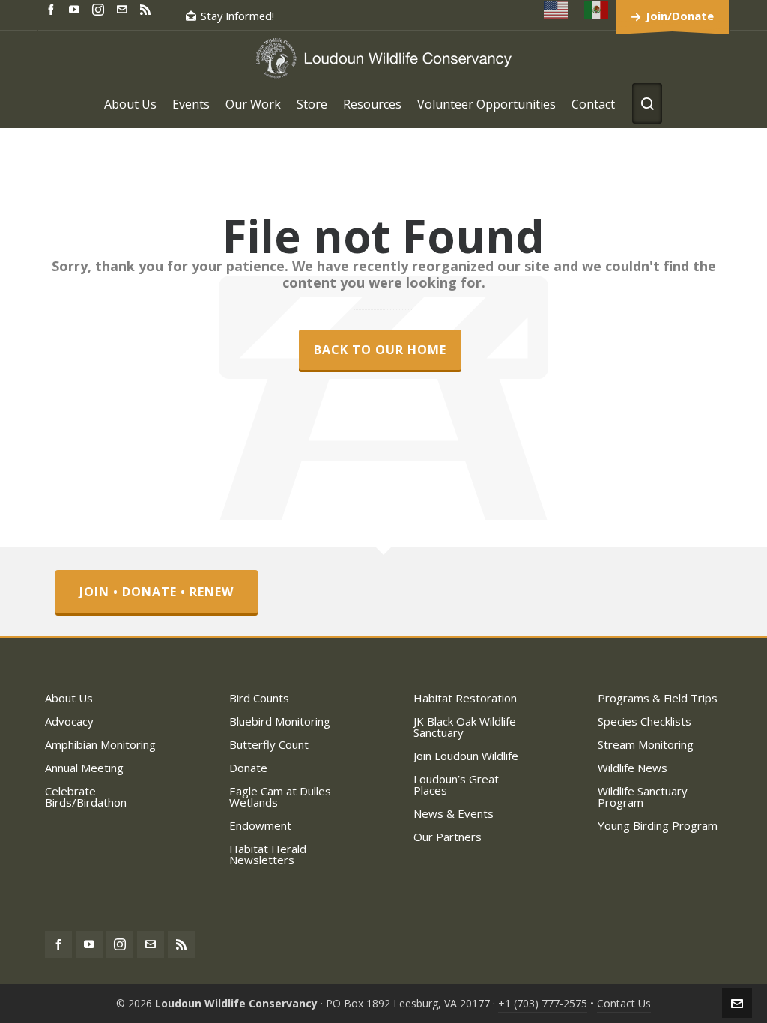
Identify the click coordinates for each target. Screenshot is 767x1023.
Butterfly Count (269, 744)
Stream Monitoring (646, 744)
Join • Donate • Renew (156, 591)
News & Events (453, 813)
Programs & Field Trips (658, 697)
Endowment (260, 825)
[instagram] (100, 9)
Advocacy (69, 721)
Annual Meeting (84, 767)
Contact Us (624, 1003)
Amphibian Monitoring (100, 744)
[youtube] (76, 8)
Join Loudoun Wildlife (465, 755)
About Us (69, 697)
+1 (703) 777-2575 (542, 1003)
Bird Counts (259, 697)
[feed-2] (147, 8)
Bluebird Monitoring (279, 721)
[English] (556, 9)
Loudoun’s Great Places (456, 784)
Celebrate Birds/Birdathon (86, 796)
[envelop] (124, 8)
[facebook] (53, 8)
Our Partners (447, 836)
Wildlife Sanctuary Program (643, 796)
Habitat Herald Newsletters (267, 854)
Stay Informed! (237, 15)
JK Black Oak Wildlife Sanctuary (464, 727)
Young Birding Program (658, 825)
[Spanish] (597, 9)
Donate (248, 767)
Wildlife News (632, 767)
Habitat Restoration (465, 697)
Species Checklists (644, 721)
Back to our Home (380, 349)
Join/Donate (680, 15)
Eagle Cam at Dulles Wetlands (280, 796)
